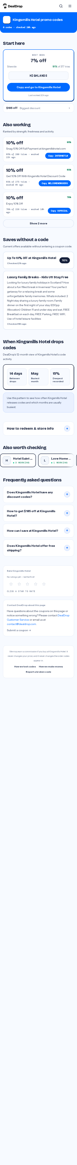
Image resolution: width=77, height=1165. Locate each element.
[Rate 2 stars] (19, 584)
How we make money (51, 666)
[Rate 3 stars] (27, 584)
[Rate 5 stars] (44, 584)
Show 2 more (38, 223)
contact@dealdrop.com (21, 624)
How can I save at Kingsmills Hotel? (37, 530)
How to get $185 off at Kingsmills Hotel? (37, 513)
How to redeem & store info (37, 428)
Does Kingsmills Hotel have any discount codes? (37, 494)
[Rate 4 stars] (36, 584)
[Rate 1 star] (11, 584)
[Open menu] (70, 6)
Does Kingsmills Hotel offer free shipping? (37, 548)
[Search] (61, 6)
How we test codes (25, 666)
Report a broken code (38, 671)
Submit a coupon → (19, 630)
